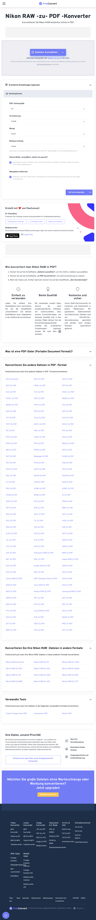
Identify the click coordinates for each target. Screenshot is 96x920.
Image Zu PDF (41, 842)
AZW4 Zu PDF (40, 488)
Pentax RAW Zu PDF (42, 591)
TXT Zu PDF (11, 418)
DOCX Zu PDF (40, 424)
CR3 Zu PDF (67, 572)
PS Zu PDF (10, 431)
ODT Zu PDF (39, 411)
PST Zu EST (66, 833)
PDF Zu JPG (40, 833)
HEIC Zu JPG (41, 838)
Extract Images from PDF (16, 713)
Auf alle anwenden (76, 192)
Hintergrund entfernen (15, 222)
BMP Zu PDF (11, 630)
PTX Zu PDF (11, 611)
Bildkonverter (41, 846)
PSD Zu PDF (11, 617)
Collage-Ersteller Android (26, 863)
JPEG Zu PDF (67, 521)
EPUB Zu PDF (11, 495)
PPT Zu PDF (67, 385)
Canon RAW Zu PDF (14, 579)
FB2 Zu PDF (11, 488)
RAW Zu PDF (11, 585)
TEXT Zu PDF (11, 424)
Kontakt (76, 898)
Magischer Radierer (55, 222)
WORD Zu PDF (68, 398)
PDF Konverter (12, 379)
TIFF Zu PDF (67, 630)
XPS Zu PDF (67, 469)
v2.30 (45, 908)
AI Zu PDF (66, 495)
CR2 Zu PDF (67, 585)
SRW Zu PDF (11, 598)
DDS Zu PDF (11, 514)
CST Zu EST (66, 838)
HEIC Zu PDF (39, 514)
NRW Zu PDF (67, 553)
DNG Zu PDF (11, 604)
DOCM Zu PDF (40, 476)
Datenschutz (36, 898)
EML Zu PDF (11, 476)
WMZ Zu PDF (67, 508)
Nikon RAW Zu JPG (42, 681)
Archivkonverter (68, 842)
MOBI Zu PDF (39, 495)
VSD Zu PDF (67, 437)
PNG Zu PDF (67, 624)
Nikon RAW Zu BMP (14, 681)
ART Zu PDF (11, 508)
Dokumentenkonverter (57, 848)
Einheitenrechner (81, 842)
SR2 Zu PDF (67, 611)
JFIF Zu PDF (11, 546)
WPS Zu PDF (11, 450)
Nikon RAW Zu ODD (42, 675)
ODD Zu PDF (39, 624)
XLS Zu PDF (11, 392)
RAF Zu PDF (67, 598)
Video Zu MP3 (28, 840)
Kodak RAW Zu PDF (42, 566)
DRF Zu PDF (39, 572)
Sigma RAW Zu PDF (70, 559)
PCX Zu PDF (11, 521)
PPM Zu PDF (67, 501)
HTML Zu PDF (40, 385)
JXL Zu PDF (11, 540)
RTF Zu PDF (67, 431)
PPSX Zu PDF (11, 443)
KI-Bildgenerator (36, 222)
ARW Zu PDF (67, 546)
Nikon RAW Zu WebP (70, 669)
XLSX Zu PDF (39, 418)
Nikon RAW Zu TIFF (70, 681)
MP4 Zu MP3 (28, 836)
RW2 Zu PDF (11, 591)
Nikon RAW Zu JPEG (70, 662)
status (83, 898)
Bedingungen (48, 898)
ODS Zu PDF (39, 398)
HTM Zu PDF (39, 463)
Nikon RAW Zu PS (41, 662)
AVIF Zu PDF (67, 514)
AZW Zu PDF (67, 482)
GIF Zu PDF (10, 624)
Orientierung (15, 116)
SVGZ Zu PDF (11, 501)
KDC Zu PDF (39, 604)
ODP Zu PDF (11, 411)
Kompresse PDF (41, 713)
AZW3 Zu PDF (68, 488)
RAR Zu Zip (66, 829)
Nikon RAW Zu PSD (14, 669)
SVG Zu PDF (39, 617)
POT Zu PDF (11, 463)
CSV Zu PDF (67, 405)
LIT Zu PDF (10, 482)
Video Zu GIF (15, 836)
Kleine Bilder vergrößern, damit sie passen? (28, 157)
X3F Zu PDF (11, 553)
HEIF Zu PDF (67, 533)
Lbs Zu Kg (78, 827)
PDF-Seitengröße (16, 103)
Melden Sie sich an (55, 58)
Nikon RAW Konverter (15, 662)
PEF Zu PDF (39, 598)
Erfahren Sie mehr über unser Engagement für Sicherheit (33, 759)
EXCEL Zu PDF (68, 392)
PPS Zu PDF (39, 443)
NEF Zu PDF (11, 559)
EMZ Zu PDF (11, 527)
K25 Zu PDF (11, 566)
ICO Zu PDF (39, 540)
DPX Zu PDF (39, 508)
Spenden (25, 898)
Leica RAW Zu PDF (42, 611)
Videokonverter (16, 845)
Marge (12, 128)
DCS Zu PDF (11, 572)
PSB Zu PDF (39, 546)
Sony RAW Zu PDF (41, 585)
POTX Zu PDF (11, 437)
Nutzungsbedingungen (44, 64)
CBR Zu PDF (67, 540)
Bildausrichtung (16, 141)
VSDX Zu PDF (39, 437)
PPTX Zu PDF (39, 405)
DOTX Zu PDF (11, 469)
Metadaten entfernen (18, 172)
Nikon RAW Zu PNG (70, 675)
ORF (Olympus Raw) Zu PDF (45, 579)
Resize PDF (67, 713)
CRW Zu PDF (67, 566)
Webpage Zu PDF (41, 456)
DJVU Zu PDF (11, 533)
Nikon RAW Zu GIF (13, 675)
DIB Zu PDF (67, 527)
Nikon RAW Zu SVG (42, 669)
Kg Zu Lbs (78, 831)
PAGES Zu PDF (68, 443)
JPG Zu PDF (39, 630)
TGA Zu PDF (39, 527)
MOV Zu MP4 (15, 840)
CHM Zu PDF (39, 482)
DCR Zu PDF (67, 579)
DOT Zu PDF (67, 450)
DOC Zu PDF (39, 379)
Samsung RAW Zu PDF (71, 591)
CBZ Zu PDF (39, 533)
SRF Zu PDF (67, 604)
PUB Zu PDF (67, 463)
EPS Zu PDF (39, 501)
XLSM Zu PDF (68, 456)
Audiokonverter (29, 845)
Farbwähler (15, 876)
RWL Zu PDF (39, 559)
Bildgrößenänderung (18, 865)
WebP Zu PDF (68, 617)
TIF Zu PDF (38, 521)
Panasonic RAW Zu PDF (44, 553)
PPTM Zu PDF (40, 450)
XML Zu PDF (39, 431)
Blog (18, 898)
